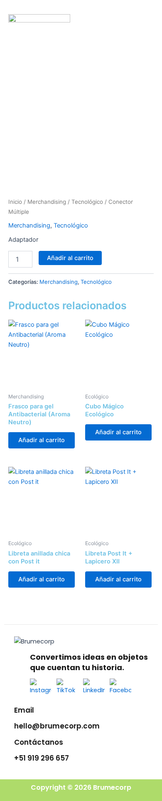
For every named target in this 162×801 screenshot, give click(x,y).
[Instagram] (41, 688)
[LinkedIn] (94, 688)
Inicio (15, 201)
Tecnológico (87, 201)
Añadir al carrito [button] (41, 440)
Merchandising (46, 201)
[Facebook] (120, 688)
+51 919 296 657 (41, 758)
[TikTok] (67, 688)
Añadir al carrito (70, 258)
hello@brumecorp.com (57, 726)
